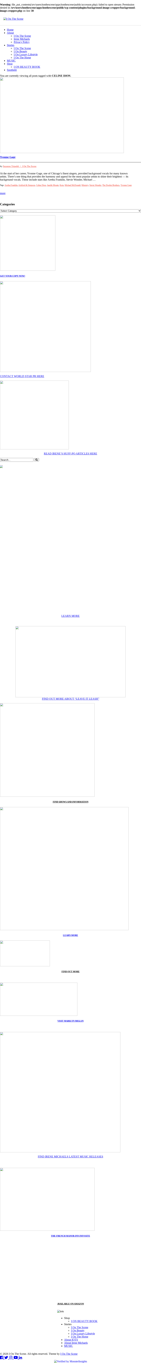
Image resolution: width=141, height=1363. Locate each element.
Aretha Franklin (11, 185)
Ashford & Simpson (26, 185)
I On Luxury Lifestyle (26, 54)
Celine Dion (41, 185)
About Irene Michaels (76, 1342)
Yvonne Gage (7, 157)
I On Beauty (20, 51)
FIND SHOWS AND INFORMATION (70, 802)
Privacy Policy (22, 42)
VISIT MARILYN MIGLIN (70, 1021)
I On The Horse (22, 57)
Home (10, 29)
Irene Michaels (22, 38)
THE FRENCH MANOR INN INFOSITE (70, 1236)
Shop (10, 63)
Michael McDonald (72, 185)
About (10, 32)
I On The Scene (22, 35)
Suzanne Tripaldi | (12, 166)
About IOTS (71, 1339)
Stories (10, 45)
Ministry (85, 185)
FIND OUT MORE (71, 971)
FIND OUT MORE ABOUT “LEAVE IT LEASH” (70, 698)
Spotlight (12, 69)
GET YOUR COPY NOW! (12, 276)
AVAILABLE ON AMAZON (70, 1303)
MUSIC (11, 60)
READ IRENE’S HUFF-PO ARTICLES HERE (70, 453)
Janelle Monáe (53, 185)
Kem (62, 185)
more (3, 193)
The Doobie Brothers (111, 185)
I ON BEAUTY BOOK (27, 66)
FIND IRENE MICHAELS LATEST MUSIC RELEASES (70, 1156)
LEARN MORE (70, 615)
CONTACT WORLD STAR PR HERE (22, 376)
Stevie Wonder (95, 185)
